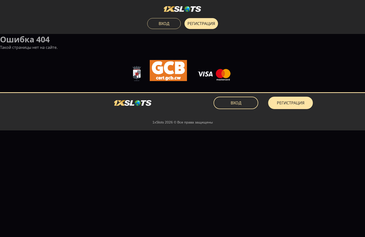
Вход (164, 23)
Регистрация (201, 23)
